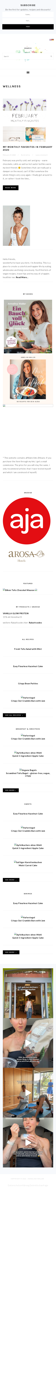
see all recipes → (14, 715)
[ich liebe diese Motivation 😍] (28, 1093)
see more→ (10, 790)
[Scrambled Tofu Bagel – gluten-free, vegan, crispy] (28, 770)
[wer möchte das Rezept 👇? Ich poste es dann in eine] (28, 1142)
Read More (10, 188)
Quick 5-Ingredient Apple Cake (28, 756)
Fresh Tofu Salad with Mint (28, 649)
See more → (11, 880)
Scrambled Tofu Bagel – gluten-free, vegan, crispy (28, 774)
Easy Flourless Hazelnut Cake (28, 666)
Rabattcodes (35, 622)
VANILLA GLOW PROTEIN (16, 613)
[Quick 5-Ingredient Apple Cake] (28, 753)
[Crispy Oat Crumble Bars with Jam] (28, 697)
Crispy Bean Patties (28, 683)
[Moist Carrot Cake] (28, 862)
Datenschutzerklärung (18, 1185)
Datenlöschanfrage (39, 1185)
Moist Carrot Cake (28, 865)
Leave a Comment (42, 155)
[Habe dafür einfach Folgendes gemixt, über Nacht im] (28, 1043)
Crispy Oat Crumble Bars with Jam (28, 701)
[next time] (28, 993)
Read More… (22, 277)
